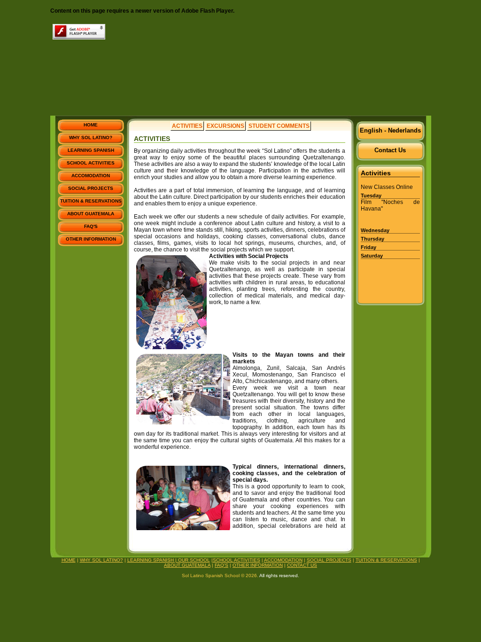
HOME (91, 124)
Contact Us (390, 150)
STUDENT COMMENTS (279, 126)
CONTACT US (302, 565)
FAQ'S (91, 226)
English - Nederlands (390, 130)
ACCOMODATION (90, 175)
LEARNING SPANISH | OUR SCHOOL (168, 560)
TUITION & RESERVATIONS (91, 201)
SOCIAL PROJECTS (90, 188)
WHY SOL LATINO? (90, 137)
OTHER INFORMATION (91, 239)
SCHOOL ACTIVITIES (91, 162)
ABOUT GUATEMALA (90, 213)
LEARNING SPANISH (91, 150)
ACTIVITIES (187, 126)
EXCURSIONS (225, 126)
